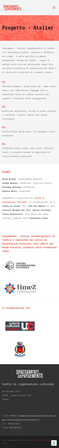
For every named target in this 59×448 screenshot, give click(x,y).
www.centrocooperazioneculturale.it (20, 420)
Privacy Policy (39, 440)
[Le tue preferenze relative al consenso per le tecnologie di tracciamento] (54, 443)
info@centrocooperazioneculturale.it (37, 416)
